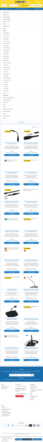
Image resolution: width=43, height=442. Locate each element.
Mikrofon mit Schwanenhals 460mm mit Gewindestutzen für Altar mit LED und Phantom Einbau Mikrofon (12, 202)
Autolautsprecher (6, 12)
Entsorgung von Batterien (6, 409)
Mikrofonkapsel (6, 56)
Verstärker (5, 113)
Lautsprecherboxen (6, 17)
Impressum (32, 398)
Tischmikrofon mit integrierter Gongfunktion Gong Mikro (12, 319)
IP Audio (4, 23)
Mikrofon (4, 30)
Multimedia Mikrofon (7, 67)
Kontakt (32, 399)
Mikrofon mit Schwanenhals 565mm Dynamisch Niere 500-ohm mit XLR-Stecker (12, 231)
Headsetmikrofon (6, 43)
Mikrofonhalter (6, 54)
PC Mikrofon (5, 71)
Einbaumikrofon (6, 35)
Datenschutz (4, 407)
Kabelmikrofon (6, 45)
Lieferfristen (33, 391)
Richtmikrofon (5, 75)
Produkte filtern (22, 122)
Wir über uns (33, 388)
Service (2, 405)
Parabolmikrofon (6, 69)
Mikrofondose (5, 52)
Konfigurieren (18, 439)
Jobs (31, 393)
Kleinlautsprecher (6, 26)
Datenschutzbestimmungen (11, 379)
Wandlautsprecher (6, 116)
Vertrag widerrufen (19, 396)
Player (4, 104)
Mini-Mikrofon (6, 65)
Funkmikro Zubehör (6, 41)
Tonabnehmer (5, 86)
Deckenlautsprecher (7, 19)
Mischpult (5, 93)
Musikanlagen (5, 95)
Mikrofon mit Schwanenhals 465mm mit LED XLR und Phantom (31, 202)
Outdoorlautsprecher (7, 100)
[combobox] (12, 5)
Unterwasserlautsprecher (8, 109)
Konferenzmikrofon (6, 47)
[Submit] (32, 375)
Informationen (32, 384)
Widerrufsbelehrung (34, 396)
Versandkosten (19, 433)
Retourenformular (5, 410)
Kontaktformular (23, 393)
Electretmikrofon (6, 37)
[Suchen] (17, 5)
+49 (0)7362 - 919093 (20, 388)
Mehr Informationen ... (5, 440)
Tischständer (5, 84)
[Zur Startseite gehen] (21, 2)
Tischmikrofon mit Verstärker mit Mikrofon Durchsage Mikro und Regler (31, 319)
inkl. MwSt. (25, 5)
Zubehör (4, 118)
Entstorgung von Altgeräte (6, 412)
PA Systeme (5, 102)
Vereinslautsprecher (7, 111)
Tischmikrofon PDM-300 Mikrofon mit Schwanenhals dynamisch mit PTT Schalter (31, 348)
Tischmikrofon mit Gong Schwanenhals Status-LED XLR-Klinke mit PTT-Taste (31, 290)
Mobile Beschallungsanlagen (8, 97)
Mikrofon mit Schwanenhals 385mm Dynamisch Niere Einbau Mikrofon (31, 143)
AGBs (32, 394)
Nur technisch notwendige (26, 439)
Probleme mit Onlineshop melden (36, 389)
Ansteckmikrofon (6, 32)
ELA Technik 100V (6, 21)
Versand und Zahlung (5, 415)
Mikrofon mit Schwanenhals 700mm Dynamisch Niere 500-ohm (31, 231)
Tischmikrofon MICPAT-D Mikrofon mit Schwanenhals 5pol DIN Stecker (31, 260)
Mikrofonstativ (6, 58)
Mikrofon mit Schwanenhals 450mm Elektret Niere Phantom (12, 172)
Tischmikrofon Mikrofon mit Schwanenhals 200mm (12, 290)
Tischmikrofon (6, 82)
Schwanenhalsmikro (7, 80)
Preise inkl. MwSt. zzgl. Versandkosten (12, 152)
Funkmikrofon (5, 39)
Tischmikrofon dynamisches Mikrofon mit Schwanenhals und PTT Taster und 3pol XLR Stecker (11, 260)
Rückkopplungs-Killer (7, 78)
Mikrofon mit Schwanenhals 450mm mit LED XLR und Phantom (31, 172)
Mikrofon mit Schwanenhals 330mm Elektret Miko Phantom (12, 143)
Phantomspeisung (6, 73)
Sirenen (4, 106)
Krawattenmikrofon (6, 50)
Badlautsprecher (6, 14)
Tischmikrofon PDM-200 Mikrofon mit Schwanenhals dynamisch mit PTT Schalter (12, 348)
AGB (26, 379)
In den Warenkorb (12, 155)
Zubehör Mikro (6, 90)
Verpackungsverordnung (6, 414)
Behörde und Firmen (34, 386)
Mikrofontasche (6, 60)
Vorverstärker (5, 88)
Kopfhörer (5, 28)
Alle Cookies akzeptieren (37, 439)
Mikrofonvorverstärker (7, 63)
